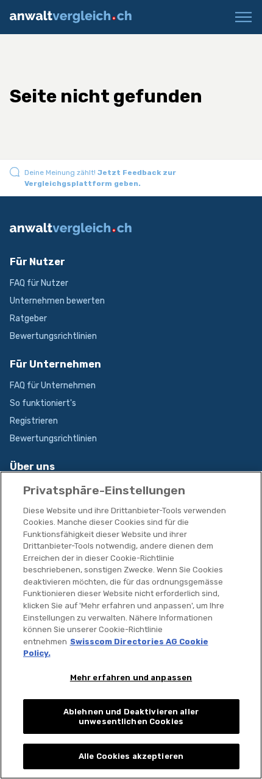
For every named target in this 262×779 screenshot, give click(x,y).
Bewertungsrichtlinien (53, 336)
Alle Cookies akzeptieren (131, 756)
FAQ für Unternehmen (53, 385)
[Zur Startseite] (75, 17)
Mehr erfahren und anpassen (131, 677)
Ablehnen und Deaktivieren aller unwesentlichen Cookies (131, 716)
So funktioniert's (43, 403)
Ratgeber (28, 318)
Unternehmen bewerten (57, 301)
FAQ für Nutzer (39, 283)
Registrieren (34, 421)
